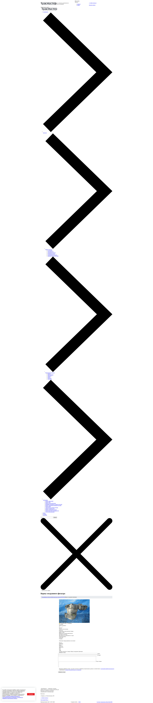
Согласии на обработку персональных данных (12, 698)
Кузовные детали (51, 253)
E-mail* (99, 655)
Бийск (78, 5)
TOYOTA (50, 379)
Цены (44, 512)
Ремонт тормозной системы (51, 509)
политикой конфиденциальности (107, 668)
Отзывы (44, 514)
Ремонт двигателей (49, 501)
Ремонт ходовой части (50, 508)
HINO (49, 377)
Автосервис (45, 500)
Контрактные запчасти (50, 372)
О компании (45, 11)
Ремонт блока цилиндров (50, 503)
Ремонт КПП (48, 506)
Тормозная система (52, 252)
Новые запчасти (48, 249)
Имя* (99, 653)
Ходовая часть (51, 251)
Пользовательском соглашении (9, 697)
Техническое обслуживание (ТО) (52, 510)
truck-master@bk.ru (44, 699)
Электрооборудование (52, 254)
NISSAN (49, 376)
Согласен (31, 694)
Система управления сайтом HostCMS (104, 701)
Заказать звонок (92, 5)
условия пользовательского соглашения (73, 669)
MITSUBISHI (50, 374)
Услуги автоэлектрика (49, 511)
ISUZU (49, 373)
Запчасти (45, 132)
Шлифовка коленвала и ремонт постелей (53, 504)
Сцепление (50, 250)
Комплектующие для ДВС (53, 256)
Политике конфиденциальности (13, 696)
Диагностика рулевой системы (51, 507)
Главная (43, 597)
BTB (80, 701)
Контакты (45, 515)
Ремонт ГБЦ (47, 502)
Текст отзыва (99, 661)
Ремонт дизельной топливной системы (53, 505)
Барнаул (79, 4)
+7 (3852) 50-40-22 (92, 3)
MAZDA (49, 378)
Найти (55, 517)
